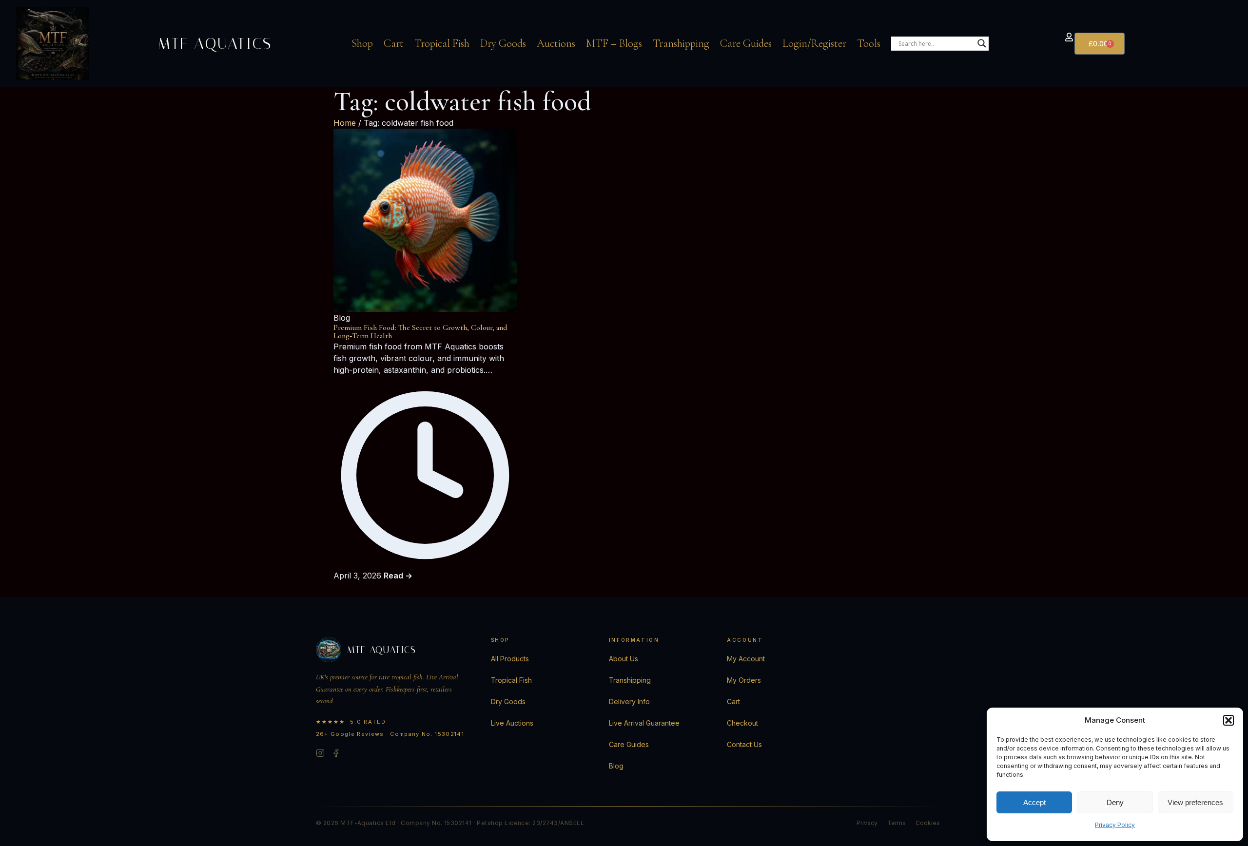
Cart (394, 43)
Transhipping (681, 43)
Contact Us (744, 744)
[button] (1228, 720)
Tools (868, 43)
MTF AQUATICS (215, 43)
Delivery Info (629, 701)
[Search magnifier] (982, 43)
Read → (398, 575)
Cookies (928, 823)
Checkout (742, 723)
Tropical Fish (441, 43)
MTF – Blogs (614, 43)
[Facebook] (336, 754)
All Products (510, 658)
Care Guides (746, 43)
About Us (623, 658)
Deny (1115, 802)
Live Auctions (512, 723)
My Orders (744, 680)
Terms (896, 823)
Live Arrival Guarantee (644, 723)
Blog (616, 766)
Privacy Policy (1115, 824)
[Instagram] (320, 754)
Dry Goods (503, 43)
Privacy (867, 823)
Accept (1034, 802)
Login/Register (814, 43)
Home (344, 123)
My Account (746, 658)
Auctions (556, 43)
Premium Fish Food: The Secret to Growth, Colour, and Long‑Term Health (420, 332)
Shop (362, 43)
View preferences (1195, 802)
